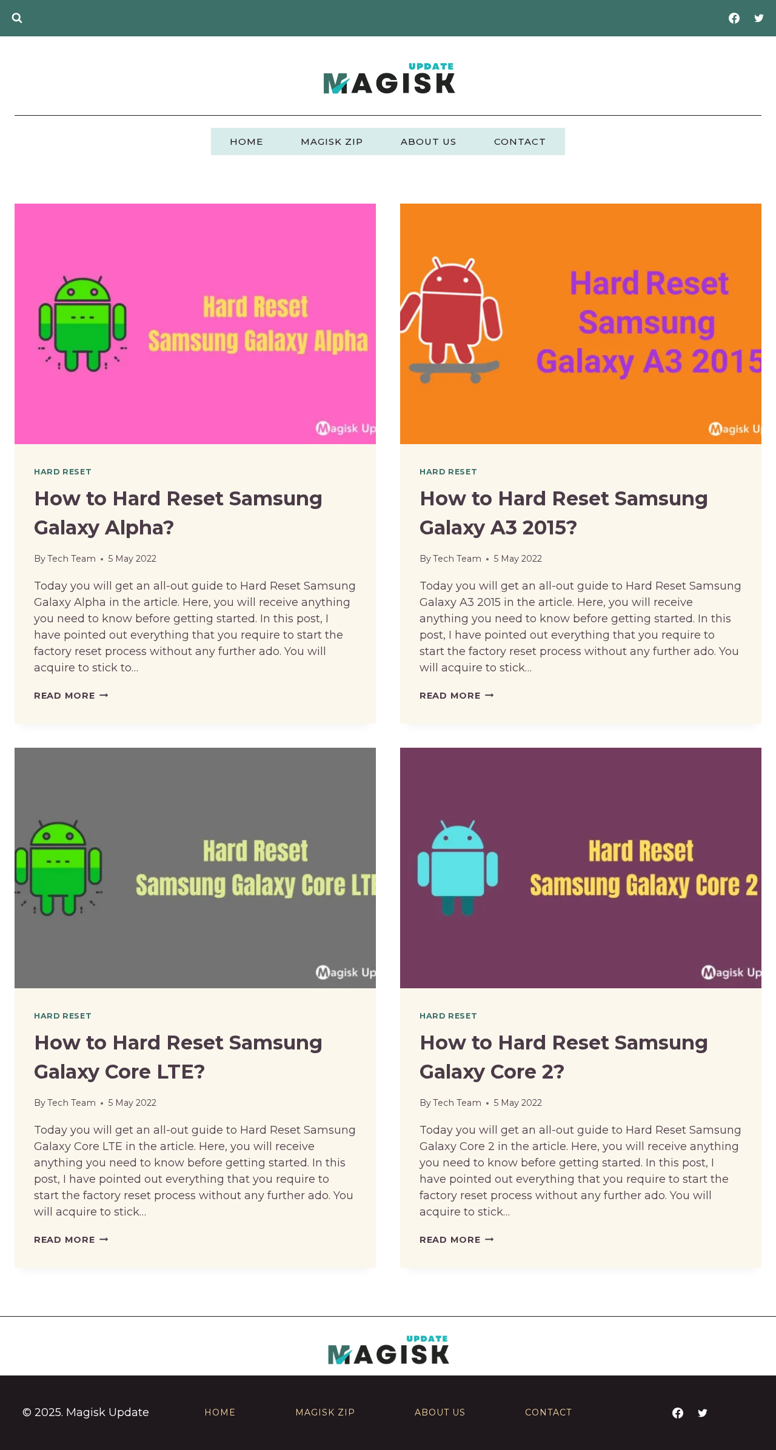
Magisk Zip (332, 141)
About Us (429, 141)
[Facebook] (734, 18)
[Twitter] (759, 18)
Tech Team (71, 558)
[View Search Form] (17, 18)
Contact (520, 141)
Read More (71, 695)
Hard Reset (63, 471)
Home (246, 141)
